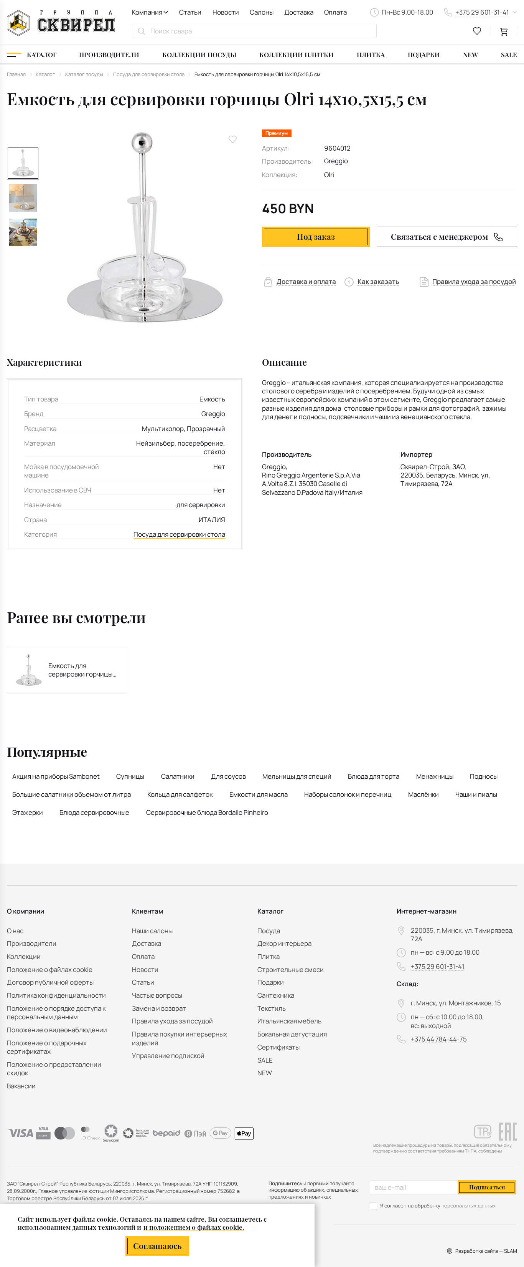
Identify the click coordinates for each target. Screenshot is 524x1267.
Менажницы (434, 776)
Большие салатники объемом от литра (71, 794)
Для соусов (228, 776)
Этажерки (27, 812)
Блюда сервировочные (94, 812)
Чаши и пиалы (476, 794)
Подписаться (487, 1187)
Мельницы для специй (296, 776)
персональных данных (469, 1205)
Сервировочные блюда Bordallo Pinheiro (207, 812)
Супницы (130, 776)
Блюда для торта (373, 776)
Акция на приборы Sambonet (56, 776)
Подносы (484, 776)
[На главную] (61, 23)
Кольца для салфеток (180, 794)
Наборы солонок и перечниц (348, 794)
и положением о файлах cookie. (193, 1227)
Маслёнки (423, 794)
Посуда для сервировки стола (179, 534)
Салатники (177, 776)
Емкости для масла (258, 794)
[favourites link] (477, 31)
